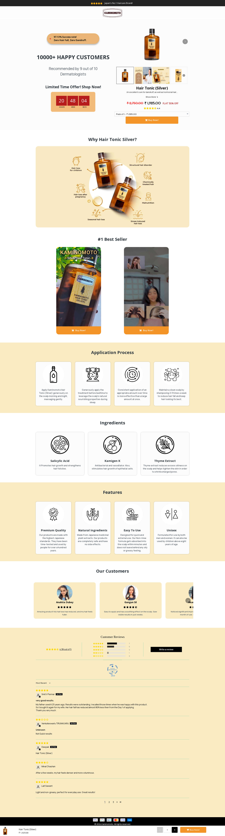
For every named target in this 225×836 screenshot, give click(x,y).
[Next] (185, 41)
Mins (73, 107)
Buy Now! (153, 120)
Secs (84, 107)
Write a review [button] (166, 649)
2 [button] (109, 802)
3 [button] (113, 802)
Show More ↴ (152, 97)
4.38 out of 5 (65, 649)
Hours (62, 107)
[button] (150, 108)
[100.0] (112, 669)
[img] (42, 690)
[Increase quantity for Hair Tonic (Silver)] (175, 830)
